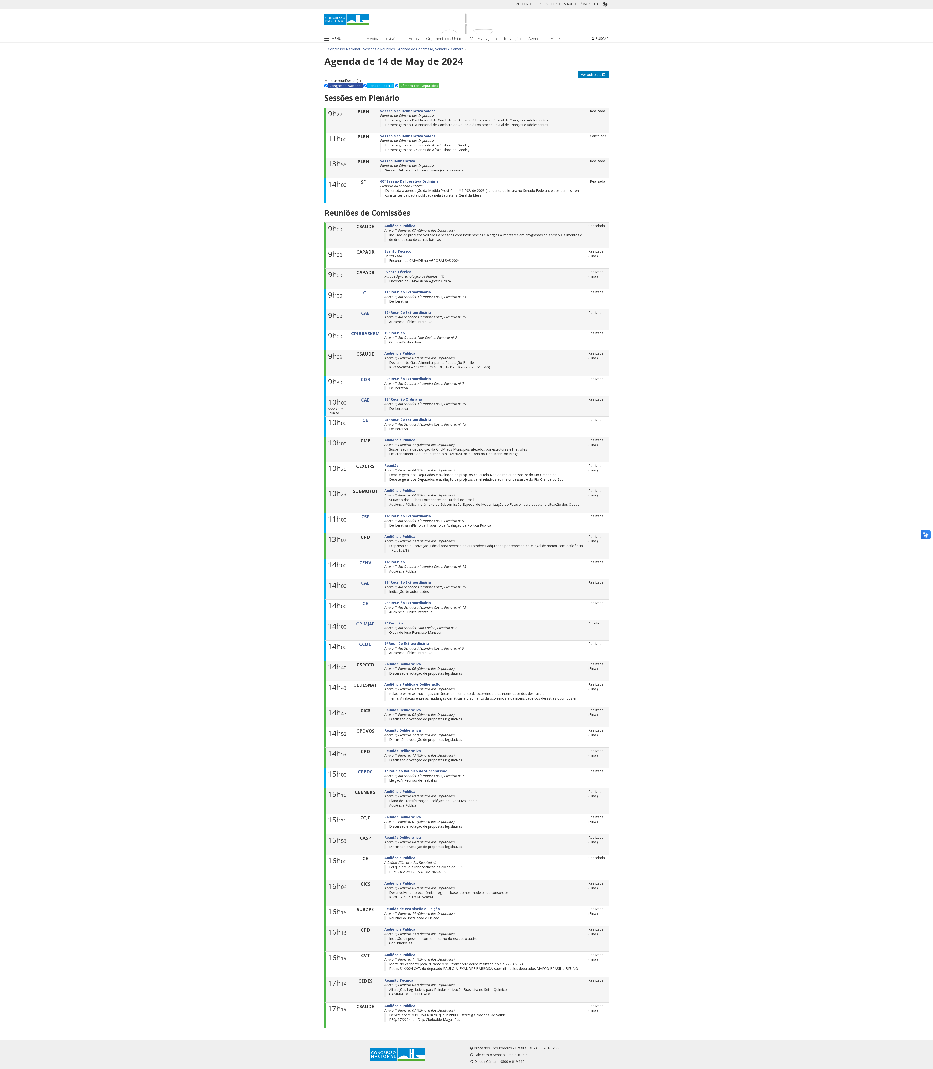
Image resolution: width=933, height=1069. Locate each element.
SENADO (570, 4)
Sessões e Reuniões (379, 49)
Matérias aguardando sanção (495, 38)
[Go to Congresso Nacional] (346, 19)
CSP (365, 517)
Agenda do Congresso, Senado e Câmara (430, 49)
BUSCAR (601, 38)
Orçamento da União (444, 38)
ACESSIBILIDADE (550, 4)
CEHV (365, 562)
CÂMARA (585, 4)
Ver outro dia (591, 74)
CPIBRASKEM (365, 333)
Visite (555, 38)
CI (365, 293)
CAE (365, 313)
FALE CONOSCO (526, 4)
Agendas (536, 38)
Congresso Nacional (344, 49)
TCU (596, 4)
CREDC (365, 772)
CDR (365, 379)
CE (365, 420)
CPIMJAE (365, 624)
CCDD (365, 644)
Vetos (414, 38)
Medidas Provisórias (384, 38)
